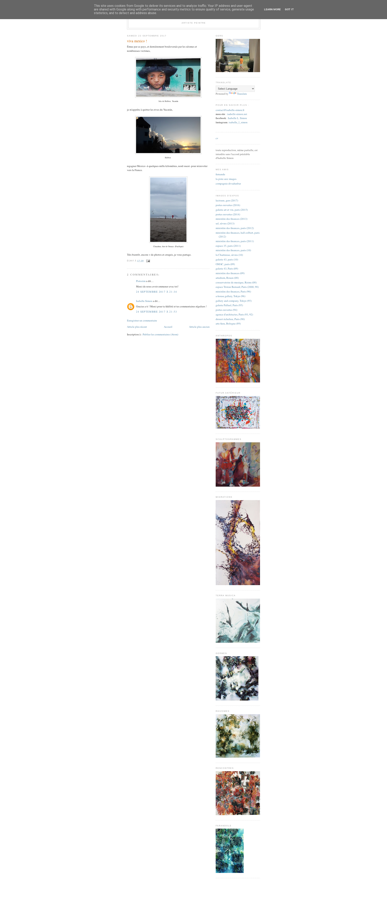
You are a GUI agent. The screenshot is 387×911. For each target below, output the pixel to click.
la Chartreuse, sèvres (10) (229, 255)
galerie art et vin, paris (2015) (232, 209)
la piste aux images (226, 179)
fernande (220, 174)
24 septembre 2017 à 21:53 (156, 311)
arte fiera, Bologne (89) (228, 323)
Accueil (168, 327)
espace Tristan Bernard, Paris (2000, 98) (237, 287)
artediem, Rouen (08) (227, 278)
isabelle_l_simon (238, 122)
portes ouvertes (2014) (228, 214)
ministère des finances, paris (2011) (235, 241)
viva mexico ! (137, 40)
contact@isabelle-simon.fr (230, 110)
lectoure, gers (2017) (227, 200)
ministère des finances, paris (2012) (235, 228)
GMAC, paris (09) (225, 264)
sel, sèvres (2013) (225, 223)
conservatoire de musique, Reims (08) (236, 282)
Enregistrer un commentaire (142, 320)
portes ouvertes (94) (226, 310)
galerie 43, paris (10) (227, 259)
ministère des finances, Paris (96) (233, 291)
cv (217, 138)
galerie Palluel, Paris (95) (229, 305)
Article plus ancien (199, 327)
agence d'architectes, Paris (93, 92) (234, 314)
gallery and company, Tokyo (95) (234, 301)
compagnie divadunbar (228, 183)
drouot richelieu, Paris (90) (230, 319)
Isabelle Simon (144, 301)
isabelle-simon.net (237, 114)
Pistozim (141, 281)
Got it (289, 9)
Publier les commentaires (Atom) (160, 334)
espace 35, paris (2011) (228, 246)
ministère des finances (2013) (231, 219)
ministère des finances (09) (230, 273)
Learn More (272, 9)
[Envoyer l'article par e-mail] (148, 261)
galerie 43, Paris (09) (227, 268)
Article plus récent (137, 327)
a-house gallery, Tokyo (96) (230, 296)
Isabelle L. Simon (237, 118)
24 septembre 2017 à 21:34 (156, 291)
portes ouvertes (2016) (228, 205)
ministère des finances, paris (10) (233, 250)
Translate (242, 93)
